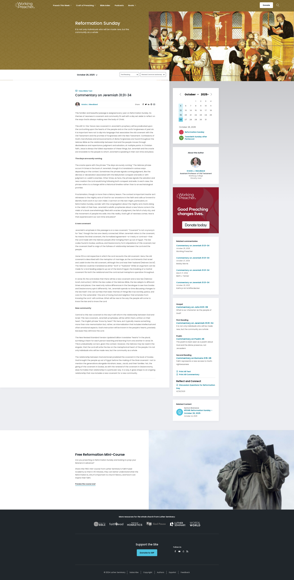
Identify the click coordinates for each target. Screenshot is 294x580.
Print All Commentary (189, 374)
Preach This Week (61, 5)
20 (186, 115)
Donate (266, 5)
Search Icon (277, 5)
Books (131, 5)
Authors (160, 572)
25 (211, 115)
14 (191, 110)
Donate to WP (147, 552)
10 (206, 106)
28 (191, 119)
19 (181, 115)
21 (191, 115)
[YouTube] (179, 551)
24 (206, 115)
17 (206, 110)
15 (196, 110)
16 (201, 110)
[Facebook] (175, 551)
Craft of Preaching (85, 5)
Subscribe (134, 572)
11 (211, 106)
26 (181, 119)
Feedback (185, 572)
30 (201, 119)
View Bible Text (85, 91)
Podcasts (119, 5)
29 (196, 119)
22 (196, 115)
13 (186, 110)
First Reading (125, 74)
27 (186, 119)
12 (181, 110)
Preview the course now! (85, 484)
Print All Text (185, 371)
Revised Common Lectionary (152, 74)
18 (211, 110)
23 (201, 115)
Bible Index (105, 5)
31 (206, 119)
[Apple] (183, 551)
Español (172, 572)
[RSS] (187, 551)
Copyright (147, 572)
